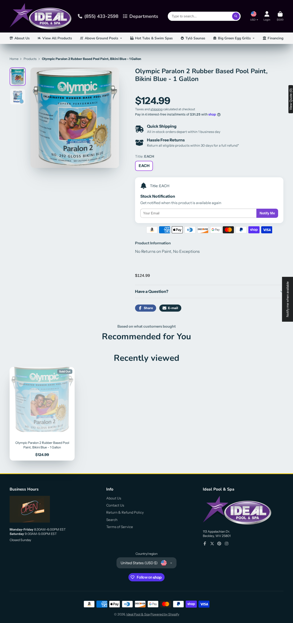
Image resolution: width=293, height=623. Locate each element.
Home (14, 59)
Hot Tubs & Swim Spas (154, 38)
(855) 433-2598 (101, 16)
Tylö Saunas (195, 38)
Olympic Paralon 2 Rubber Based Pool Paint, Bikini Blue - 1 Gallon (42, 414)
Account (266, 16)
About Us (22, 38)
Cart (280, 16)
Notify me (267, 213)
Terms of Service (119, 527)
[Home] (40, 16)
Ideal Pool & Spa (138, 614)
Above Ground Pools (101, 38)
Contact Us (115, 505)
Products (30, 59)
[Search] (236, 16)
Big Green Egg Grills (234, 38)
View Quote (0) (291, 99)
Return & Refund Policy (125, 512)
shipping (156, 109)
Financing (275, 38)
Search (111, 520)
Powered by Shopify (164, 614)
